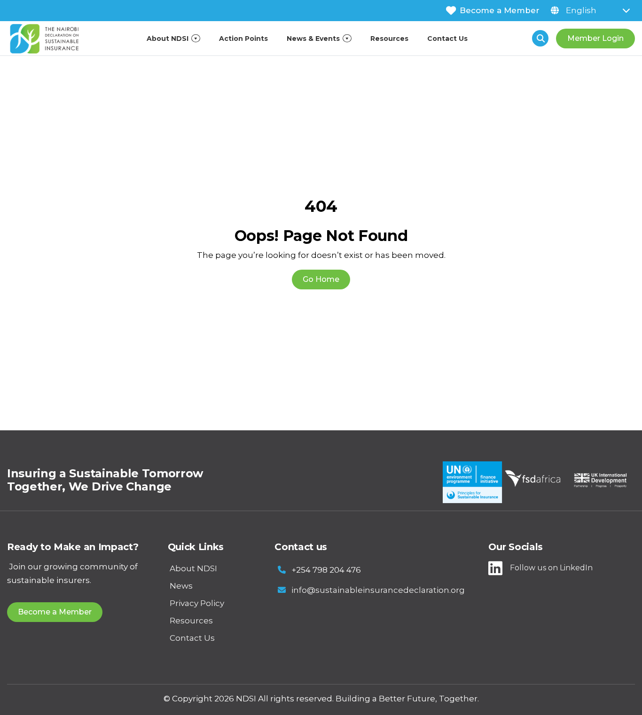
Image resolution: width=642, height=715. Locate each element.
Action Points (243, 38)
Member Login (595, 38)
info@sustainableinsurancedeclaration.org (378, 590)
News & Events (313, 38)
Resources (389, 38)
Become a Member (500, 10)
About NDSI (167, 38)
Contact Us (447, 38)
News (181, 586)
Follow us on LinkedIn (551, 567)
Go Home (321, 279)
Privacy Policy (197, 603)
